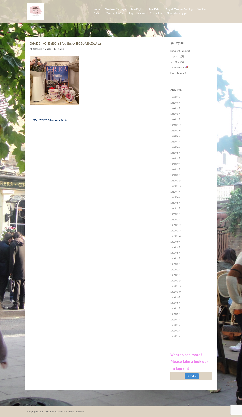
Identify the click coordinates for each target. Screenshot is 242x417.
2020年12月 (176, 180)
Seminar (201, 9)
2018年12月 (176, 280)
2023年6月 (175, 102)
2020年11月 (176, 186)
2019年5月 (175, 252)
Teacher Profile (114, 13)
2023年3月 (175, 113)
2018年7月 (175, 308)
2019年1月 (175, 275)
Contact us (156, 13)
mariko (61, 49)
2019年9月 (175, 241)
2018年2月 (175, 330)
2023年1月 (175, 119)
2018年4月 (175, 319)
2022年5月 (175, 152)
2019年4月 (175, 258)
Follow (193, 376)
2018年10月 (176, 291)
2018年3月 (175, 325)
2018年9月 (175, 297)
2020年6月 (175, 197)
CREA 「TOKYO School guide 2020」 (50, 120)
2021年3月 (175, 175)
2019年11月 (176, 230)
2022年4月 (175, 158)
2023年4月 (175, 108)
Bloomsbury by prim (178, 13)
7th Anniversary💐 (179, 67)
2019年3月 (175, 264)
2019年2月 (175, 269)
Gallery (98, 13)
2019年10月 (176, 236)
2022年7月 (175, 141)
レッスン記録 (177, 56)
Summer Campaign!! (180, 50)
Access (141, 13)
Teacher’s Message (115, 9)
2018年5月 (175, 314)
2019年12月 (176, 225)
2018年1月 (175, 336)
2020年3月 (175, 208)
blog (130, 13)
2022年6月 (175, 147)
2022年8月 (175, 136)
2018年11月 (176, 286)
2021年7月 (175, 164)
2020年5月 (175, 202)
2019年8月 (175, 247)
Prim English (137, 9)
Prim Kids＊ (155, 9)
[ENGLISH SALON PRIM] (35, 11)
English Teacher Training (179, 9)
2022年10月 (176, 130)
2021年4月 (175, 169)
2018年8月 (175, 302)
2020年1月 (175, 219)
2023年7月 (175, 97)
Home (97, 9)
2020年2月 (175, 214)
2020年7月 (175, 191)
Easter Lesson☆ (178, 73)
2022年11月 (176, 125)
